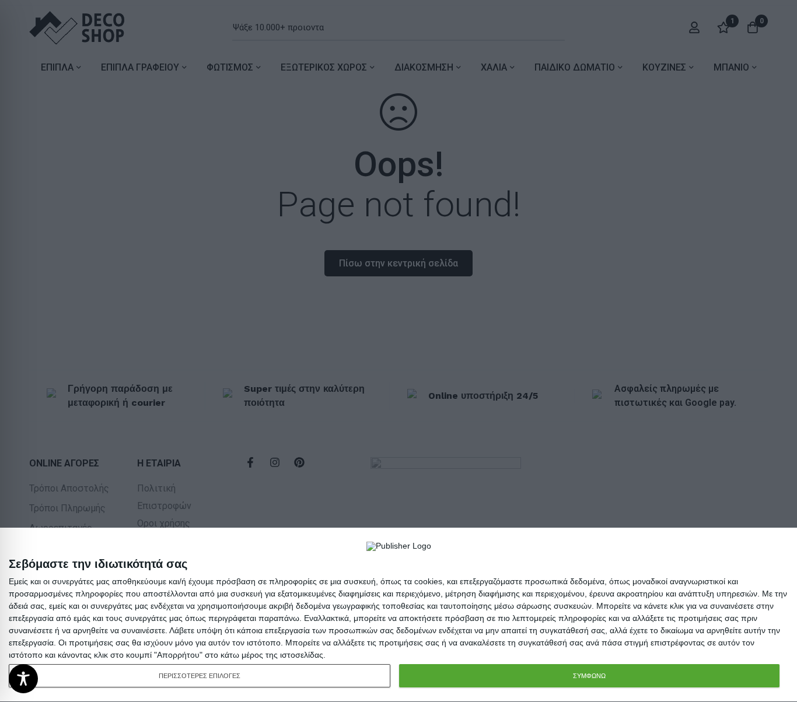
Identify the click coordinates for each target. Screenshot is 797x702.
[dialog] (398, 615)
